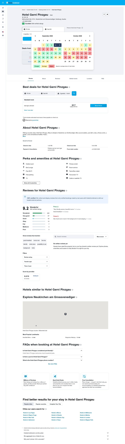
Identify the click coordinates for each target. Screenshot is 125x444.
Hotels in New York (28, 417)
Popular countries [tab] (41, 404)
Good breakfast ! (60, 211)
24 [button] (51, 57)
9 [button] (47, 49)
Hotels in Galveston (29, 420)
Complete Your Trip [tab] (55, 404)
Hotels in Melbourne (86, 413)
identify (25, 244)
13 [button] (35, 53)
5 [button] (59, 45)
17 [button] (51, 53)
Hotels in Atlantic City (58, 417)
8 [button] (43, 49)
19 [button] (59, 53)
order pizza (32, 244)
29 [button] (43, 61)
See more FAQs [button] (52, 364)
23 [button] (47, 57)
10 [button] (51, 49)
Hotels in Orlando (57, 415)
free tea (44, 240)
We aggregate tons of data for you (34, 436)
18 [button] (55, 53)
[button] (3, 3)
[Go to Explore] (3, 22)
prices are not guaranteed (61, 428)
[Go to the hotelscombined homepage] (12, 2)
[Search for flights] (3, 8)
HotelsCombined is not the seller (33, 433)
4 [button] (55, 45)
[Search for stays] (3, 11)
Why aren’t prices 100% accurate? (34, 439)
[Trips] (3, 27)
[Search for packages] (3, 18)
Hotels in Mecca (56, 413)
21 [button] (39, 57)
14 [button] (39, 53)
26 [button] (59, 57)
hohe (33, 248)
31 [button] (90, 61)
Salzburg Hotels (42, 9)
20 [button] (35, 57)
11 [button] (55, 49)
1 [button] (43, 45)
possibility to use (41, 244)
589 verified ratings (37, 24)
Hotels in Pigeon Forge (29, 415)
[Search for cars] (3, 15)
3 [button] (51, 45)
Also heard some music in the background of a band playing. (72, 219)
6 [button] (35, 49)
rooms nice (37, 240)
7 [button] (39, 49)
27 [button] (35, 61)
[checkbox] (31, 277)
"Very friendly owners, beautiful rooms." (66, 209)
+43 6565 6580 (26, 21)
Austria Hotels (30, 9)
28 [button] (39, 61)
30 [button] (47, 61)
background (26, 248)
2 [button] (47, 45)
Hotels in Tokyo (56, 420)
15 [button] (43, 53)
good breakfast (27, 240)
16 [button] (47, 53)
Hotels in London (85, 417)
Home (23, 9)
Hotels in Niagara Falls (86, 420)
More (24, 136)
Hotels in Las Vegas (29, 413)
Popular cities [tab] (28, 404)
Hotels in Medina (85, 415)
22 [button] (43, 57)
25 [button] (55, 57)
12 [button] (59, 49)
